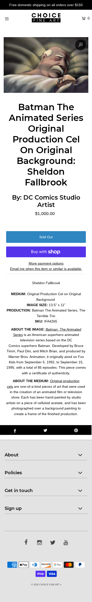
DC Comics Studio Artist (51, 201)
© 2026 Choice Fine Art (45, 584)
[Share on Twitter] (45, 430)
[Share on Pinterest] (76, 430)
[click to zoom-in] (80, 45)
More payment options (46, 263)
